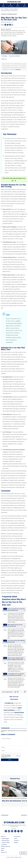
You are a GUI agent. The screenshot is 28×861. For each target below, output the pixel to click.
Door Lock (4, 59)
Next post (23, 815)
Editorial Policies (19, 712)
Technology (6, 8)
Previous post (5, 815)
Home (2, 8)
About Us (3, 836)
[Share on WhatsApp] (12, 25)
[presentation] (2, 792)
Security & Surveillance (14, 8)
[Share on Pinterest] (10, 25)
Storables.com (9, 703)
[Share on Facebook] (5, 25)
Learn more (17, 69)
